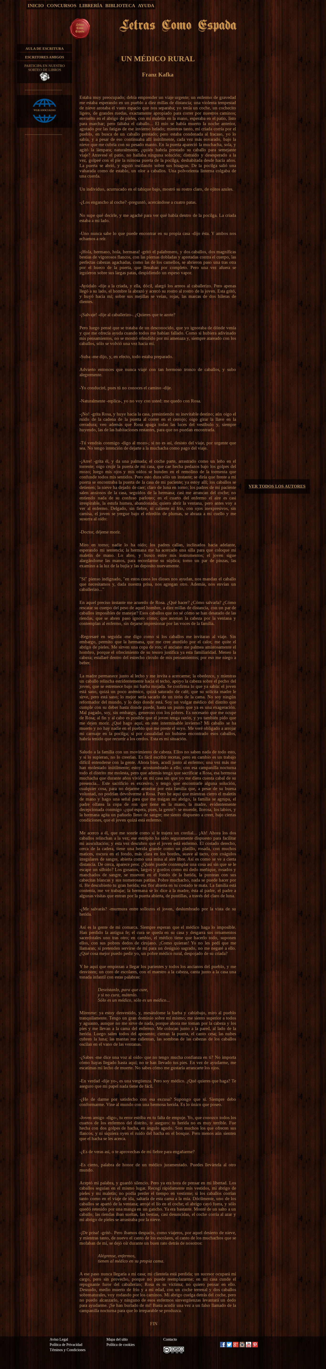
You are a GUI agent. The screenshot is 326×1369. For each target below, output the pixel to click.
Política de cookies (120, 1345)
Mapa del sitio (117, 1339)
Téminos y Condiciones (67, 1350)
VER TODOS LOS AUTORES (277, 486)
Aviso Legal (59, 1339)
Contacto (170, 1339)
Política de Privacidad (66, 1345)
